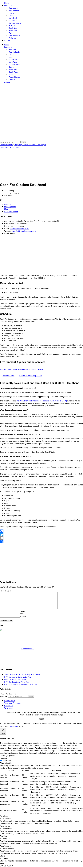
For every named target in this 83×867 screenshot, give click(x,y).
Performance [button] (5, 826)
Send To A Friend (11, 211)
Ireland (11, 13)
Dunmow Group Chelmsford (15, 679)
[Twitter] (41, 534)
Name (22, 611)
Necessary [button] (4, 758)
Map (6, 209)
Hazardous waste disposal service (30, 369)
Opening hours (10, 206)
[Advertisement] (41, 164)
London (11, 15)
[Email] (41, 538)
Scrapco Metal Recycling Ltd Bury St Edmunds (22, 674)
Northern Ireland (15, 23)
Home (6, 3)
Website (23, 616)
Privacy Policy (9, 700)
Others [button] (2, 856)
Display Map (14, 147)
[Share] (41, 541)
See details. (13, 726)
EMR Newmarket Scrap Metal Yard (17, 677)
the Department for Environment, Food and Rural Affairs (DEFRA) (42, 401)
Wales (11, 33)
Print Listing (4, 147)
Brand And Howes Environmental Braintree (20, 684)
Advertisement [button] (5, 846)
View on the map (27, 648)
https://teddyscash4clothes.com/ (23, 231)
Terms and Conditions (12, 703)
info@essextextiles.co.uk (19, 228)
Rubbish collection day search (30, 375)
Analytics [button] (3, 836)
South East (13, 28)
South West (13, 30)
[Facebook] (41, 531)
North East (13, 18)
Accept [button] (21, 726)
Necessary (7, 760)
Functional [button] (4, 816)
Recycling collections (8, 369)
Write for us (8, 708)
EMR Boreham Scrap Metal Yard (16, 682)
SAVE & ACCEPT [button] (7, 866)
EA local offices (8, 375)
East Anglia (13, 8)
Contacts (7, 204)
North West (13, 20)
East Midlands (14, 10)
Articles (7, 40)
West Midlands (14, 35)
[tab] (43, 204)
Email (22, 613)
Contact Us (8, 705)
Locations (8, 5)
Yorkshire (12, 38)
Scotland (12, 25)
